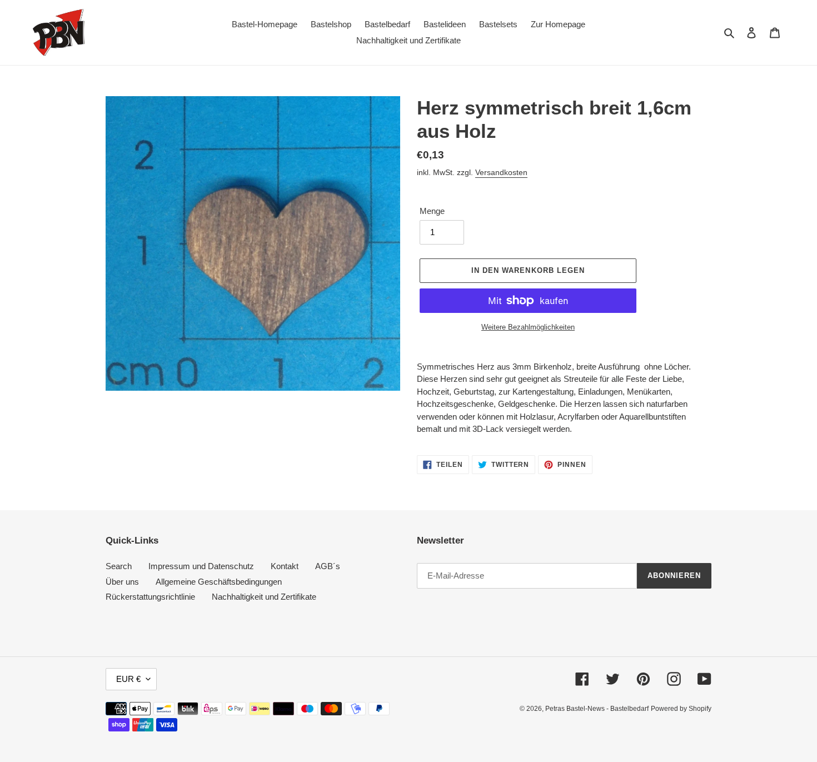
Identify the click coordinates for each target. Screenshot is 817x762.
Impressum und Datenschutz (201, 566)
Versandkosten (501, 172)
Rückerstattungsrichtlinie (150, 596)
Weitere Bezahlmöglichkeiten (528, 327)
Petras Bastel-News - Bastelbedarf (597, 709)
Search (119, 566)
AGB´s (327, 566)
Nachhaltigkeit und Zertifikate (264, 596)
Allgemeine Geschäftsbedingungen (219, 581)
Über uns (122, 581)
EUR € (128, 679)
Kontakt (284, 566)
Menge (432, 211)
